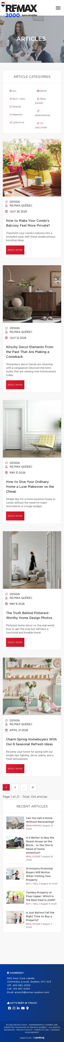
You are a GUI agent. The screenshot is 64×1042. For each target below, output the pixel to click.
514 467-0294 (21, 989)
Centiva (38, 1037)
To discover (41, 125)
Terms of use (41, 1030)
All (14, 91)
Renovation (42, 115)
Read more (15, 250)
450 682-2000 (21, 985)
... (24, 787)
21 (33, 787)
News (43, 91)
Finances (17, 115)
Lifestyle (18, 122)
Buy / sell (19, 99)
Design (16, 107)
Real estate (40, 101)
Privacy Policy (24, 1030)
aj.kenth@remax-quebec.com (32, 992)
